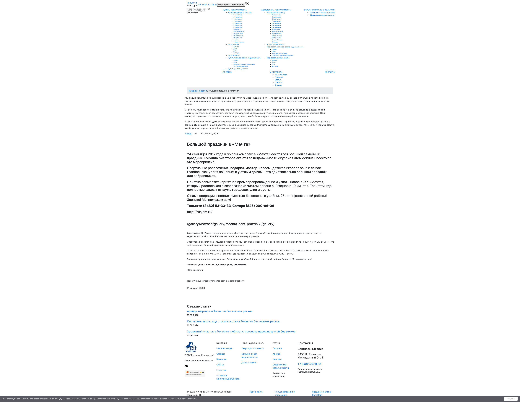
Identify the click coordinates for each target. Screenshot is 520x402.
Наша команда (281, 75)
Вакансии (279, 77)
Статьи (278, 80)
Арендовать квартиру (276, 13)
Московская (237, 38)
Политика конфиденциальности (225, 377)
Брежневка (237, 29)
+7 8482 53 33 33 (207, 4)
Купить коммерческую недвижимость (244, 58)
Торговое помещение (240, 66)
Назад (188, 133)
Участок (236, 46)
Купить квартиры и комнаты (240, 13)
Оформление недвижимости (322, 15)
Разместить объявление (231, 4)
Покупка (277, 348)
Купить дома (233, 44)
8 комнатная (237, 27)
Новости (278, 82)
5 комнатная (237, 23)
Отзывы (278, 85)
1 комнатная (237, 15)
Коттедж (236, 53)
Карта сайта (256, 391)
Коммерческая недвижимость (249, 355)
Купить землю (234, 55)
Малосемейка (238, 35)
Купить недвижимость (235, 9)
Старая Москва (238, 42)
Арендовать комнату (275, 44)
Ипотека (227, 71)
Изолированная (238, 31)
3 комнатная (237, 19)
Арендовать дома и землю (278, 58)
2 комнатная (237, 17)
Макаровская (238, 33)
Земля (235, 60)
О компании (275, 71)
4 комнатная (237, 21)
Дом (234, 51)
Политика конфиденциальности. (182, 399)
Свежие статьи (199, 306)
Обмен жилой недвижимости (322, 13)
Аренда (276, 353)
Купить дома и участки (238, 69)
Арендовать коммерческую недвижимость (285, 47)
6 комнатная (237, 25)
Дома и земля (248, 362)
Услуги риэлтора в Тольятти (319, 9)
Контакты (330, 71)
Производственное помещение (244, 64)
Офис (235, 62)
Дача (235, 48)
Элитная (236, 40)
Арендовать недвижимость (276, 9)
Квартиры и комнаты (252, 348)
